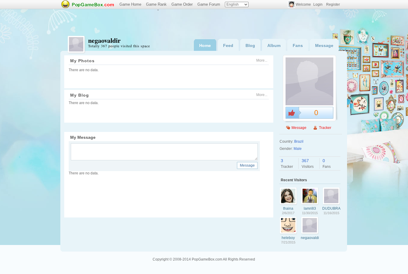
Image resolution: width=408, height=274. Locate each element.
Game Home (130, 4)
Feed (228, 45)
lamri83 (310, 208)
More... (261, 60)
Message (324, 45)
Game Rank (156, 4)
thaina (288, 208)
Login (318, 4)
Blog (250, 45)
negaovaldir (310, 238)
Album (273, 45)
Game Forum (208, 4)
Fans (298, 45)
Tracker (325, 128)
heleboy (288, 238)
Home (205, 45)
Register (333, 4)
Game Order (182, 4)
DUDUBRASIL (331, 208)
